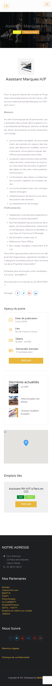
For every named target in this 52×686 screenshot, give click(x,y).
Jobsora (6, 613)
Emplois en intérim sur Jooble (17, 610)
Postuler (26, 361)
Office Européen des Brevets (30, 400)
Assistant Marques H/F (26, 79)
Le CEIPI (24, 387)
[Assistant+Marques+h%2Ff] (23, 293)
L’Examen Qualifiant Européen (30, 412)
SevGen (6, 587)
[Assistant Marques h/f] (17, 293)
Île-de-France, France (26, 331)
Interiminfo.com (10, 590)
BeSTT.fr (6, 593)
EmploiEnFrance (10, 605)
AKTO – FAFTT (9, 607)
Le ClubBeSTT (9, 602)
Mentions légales (10, 648)
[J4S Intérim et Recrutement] (8, 6)
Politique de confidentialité (15, 657)
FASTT (5, 596)
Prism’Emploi (8, 599)
